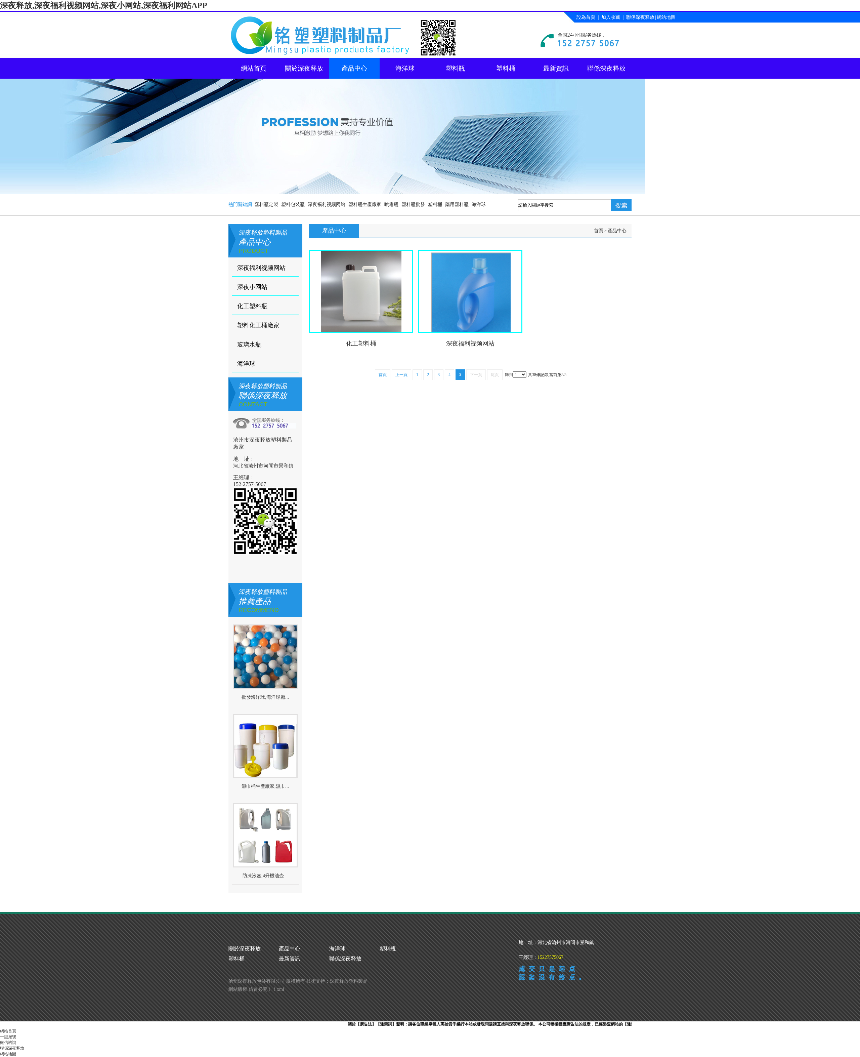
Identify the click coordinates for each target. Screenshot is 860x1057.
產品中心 (354, 68)
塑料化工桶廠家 (258, 325)
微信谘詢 (8, 1042)
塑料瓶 (455, 68)
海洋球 (405, 68)
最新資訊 (556, 68)
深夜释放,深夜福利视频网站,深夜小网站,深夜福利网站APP (103, 5)
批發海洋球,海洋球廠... (265, 697)
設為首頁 (585, 17)
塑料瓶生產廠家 (364, 204)
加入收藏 (610, 17)
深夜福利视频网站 (326, 204)
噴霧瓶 (391, 204)
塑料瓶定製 (266, 204)
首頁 (598, 230)
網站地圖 (666, 17)
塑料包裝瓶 (293, 204)
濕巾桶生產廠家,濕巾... (265, 786)
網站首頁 (253, 68)
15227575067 (550, 957)
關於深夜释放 (304, 68)
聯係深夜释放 (640, 17)
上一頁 (401, 374)
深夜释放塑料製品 (349, 981)
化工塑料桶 (361, 343)
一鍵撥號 (8, 1036)
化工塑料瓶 (252, 306)
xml (280, 989)
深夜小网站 (252, 287)
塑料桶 (505, 68)
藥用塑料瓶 (457, 204)
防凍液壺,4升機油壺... (265, 875)
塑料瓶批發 (413, 204)
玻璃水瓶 (249, 344)
